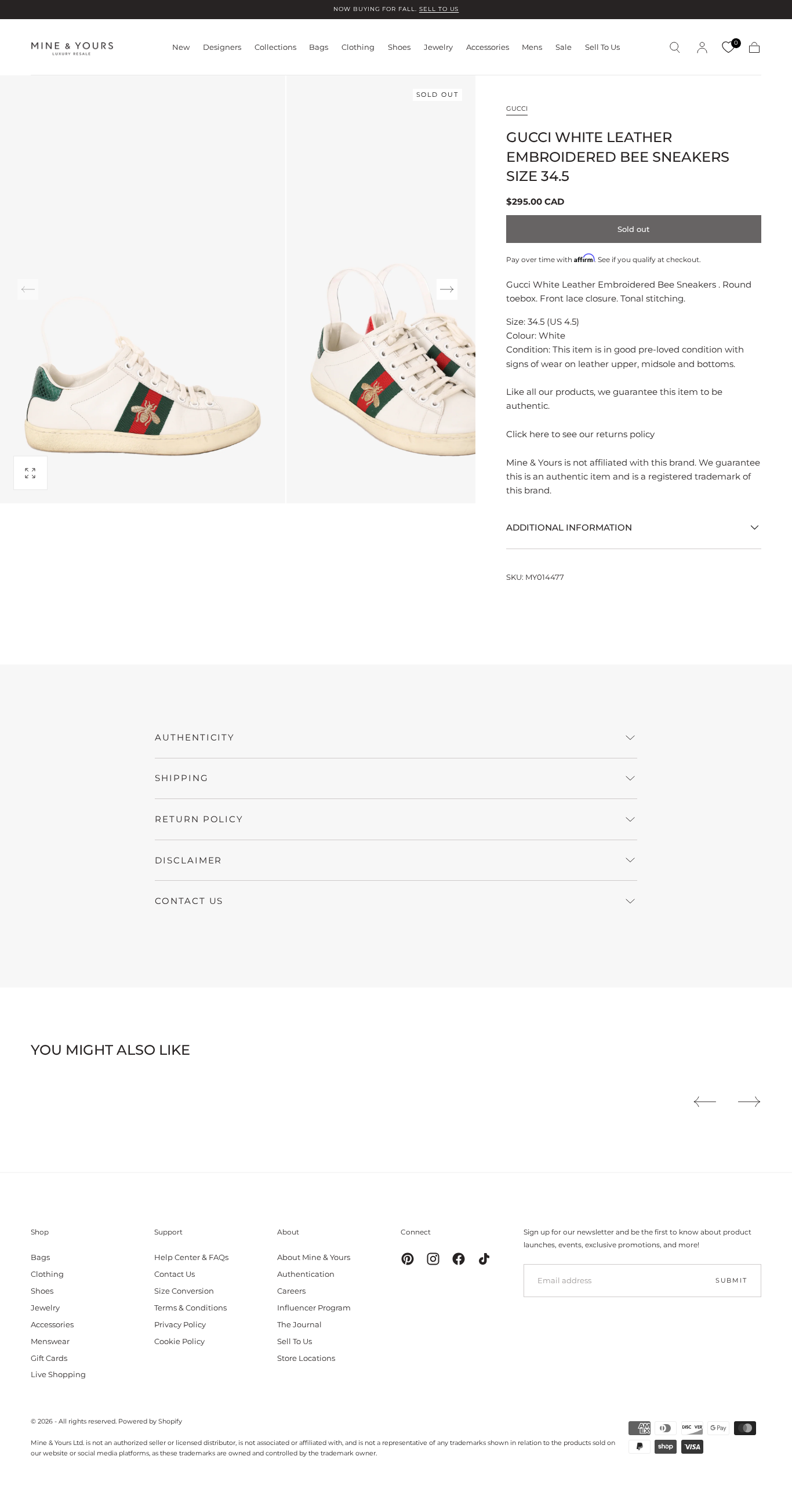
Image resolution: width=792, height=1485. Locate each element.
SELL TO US (439, 9)
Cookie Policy (179, 1341)
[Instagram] (433, 1259)
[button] (675, 48)
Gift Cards (49, 1358)
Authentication (306, 1274)
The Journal (299, 1324)
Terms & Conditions (190, 1307)
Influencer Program (314, 1307)
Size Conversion (184, 1290)
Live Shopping (58, 1374)
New (181, 47)
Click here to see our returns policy (580, 434)
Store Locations (306, 1358)
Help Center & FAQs (191, 1257)
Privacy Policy (180, 1324)
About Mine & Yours (313, 1257)
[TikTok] (484, 1259)
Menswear (50, 1341)
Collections (275, 47)
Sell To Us (602, 47)
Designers (222, 47)
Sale (563, 47)
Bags (318, 47)
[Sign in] (702, 48)
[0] (728, 47)
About (288, 1232)
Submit (731, 1280)
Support (168, 1232)
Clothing (358, 47)
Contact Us (174, 1274)
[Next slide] (447, 289)
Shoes (399, 47)
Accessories (487, 47)
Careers (291, 1290)
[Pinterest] (407, 1259)
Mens (532, 47)
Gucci (517, 108)
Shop (40, 1232)
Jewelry (438, 47)
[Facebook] (458, 1259)
